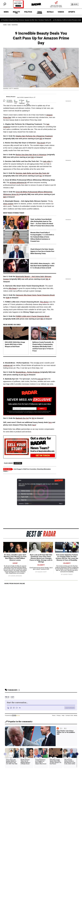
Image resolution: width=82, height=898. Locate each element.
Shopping (15, 24)
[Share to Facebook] (9, 101)
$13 (25, 375)
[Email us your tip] (18, 7)
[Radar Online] (36, 4)
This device (44, 302)
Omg (9, 24)
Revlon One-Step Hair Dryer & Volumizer (31, 154)
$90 (41, 319)
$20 (40, 138)
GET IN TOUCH (43, 455)
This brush (41, 143)
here (50, 422)
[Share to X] (15, 101)
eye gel (40, 379)
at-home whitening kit (18, 182)
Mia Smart (13, 288)
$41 (47, 279)
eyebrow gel (7, 365)
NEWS (6, 12)
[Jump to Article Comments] (4, 101)
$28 (4, 197)
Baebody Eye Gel (22, 418)
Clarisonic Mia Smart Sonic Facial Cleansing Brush (35, 295)
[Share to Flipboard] (22, 101)
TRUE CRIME (39, 12)
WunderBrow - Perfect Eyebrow (28, 372)
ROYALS (50, 12)
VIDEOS (61, 12)
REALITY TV (16, 12)
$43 (32, 157)
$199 (7, 298)
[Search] (5, 5)
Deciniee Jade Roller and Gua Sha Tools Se (32, 173)
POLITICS (28, 12)
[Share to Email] (28, 101)
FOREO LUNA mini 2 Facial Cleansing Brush (32, 316)
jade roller (47, 161)
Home (5, 24)
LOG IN (75, 4)
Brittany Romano (10, 96)
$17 (40, 176)
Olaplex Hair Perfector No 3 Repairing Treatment (34, 136)
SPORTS (71, 12)
